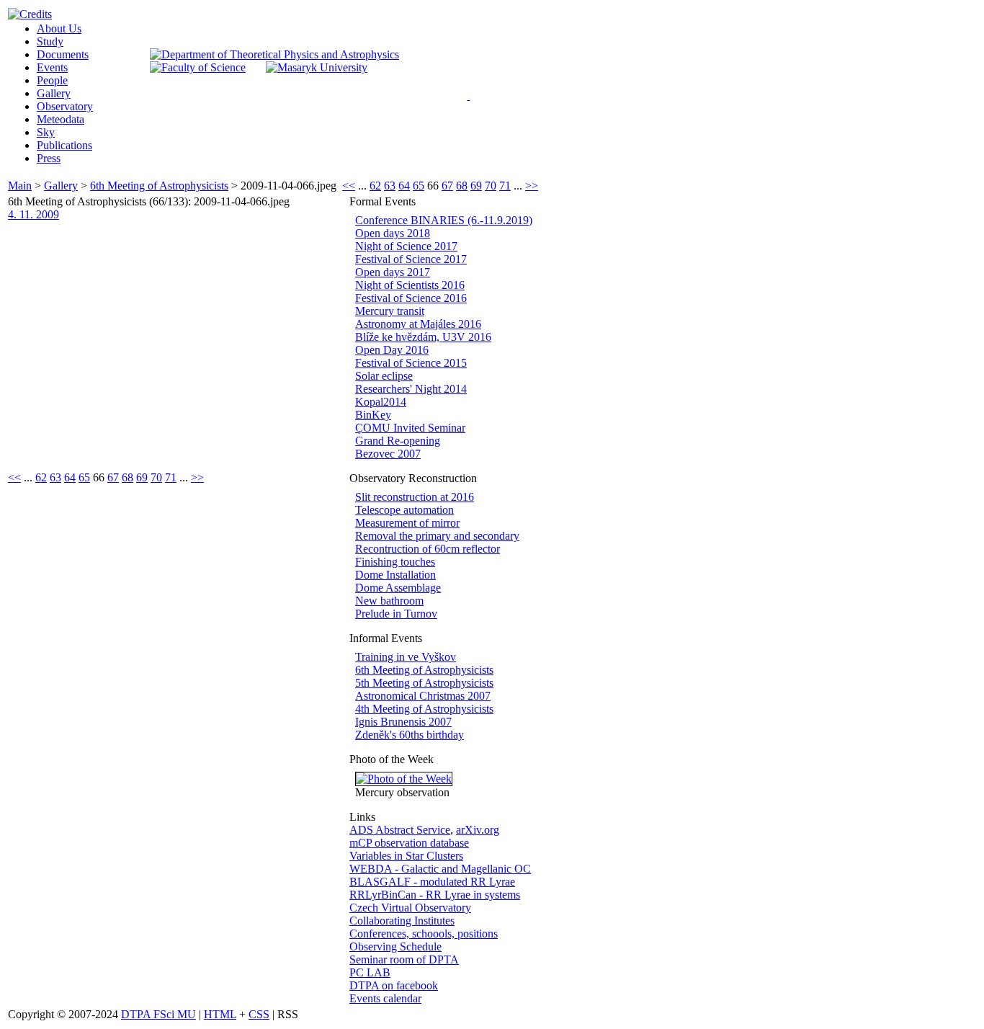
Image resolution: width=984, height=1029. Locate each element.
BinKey (373, 415)
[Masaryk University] (316, 67)
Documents (63, 54)
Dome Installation (395, 575)
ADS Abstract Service (399, 830)
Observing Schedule (395, 946)
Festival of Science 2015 (411, 363)
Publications (64, 145)
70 (490, 185)
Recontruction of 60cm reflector (427, 549)
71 (505, 185)
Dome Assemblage (398, 588)
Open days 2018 (392, 233)
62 (375, 185)
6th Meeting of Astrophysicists (159, 185)
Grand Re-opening (397, 441)
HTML (220, 1014)
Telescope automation (404, 510)
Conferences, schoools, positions (423, 933)
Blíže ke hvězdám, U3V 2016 (423, 337)
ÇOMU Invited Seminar (410, 428)
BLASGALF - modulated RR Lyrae (432, 882)
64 (404, 185)
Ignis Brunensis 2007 (403, 722)
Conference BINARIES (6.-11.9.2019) (443, 220)
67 (447, 185)
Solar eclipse (384, 376)
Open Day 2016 (392, 350)
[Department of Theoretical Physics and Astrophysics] (274, 54)
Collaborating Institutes (402, 920)
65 (418, 185)
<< (348, 185)
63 (389, 185)
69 (476, 185)
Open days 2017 (392, 272)
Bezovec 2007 (388, 453)
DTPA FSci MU (158, 1014)
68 (462, 185)
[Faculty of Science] (198, 67)
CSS (259, 1014)
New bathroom (389, 600)
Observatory (65, 106)
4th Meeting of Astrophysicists (424, 709)
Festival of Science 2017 (411, 259)
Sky (46, 132)
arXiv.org (477, 830)
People (52, 80)
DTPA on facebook (393, 985)
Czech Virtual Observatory (410, 907)
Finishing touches (395, 562)
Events (52, 67)
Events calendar (385, 998)
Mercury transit (389, 311)
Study (50, 41)
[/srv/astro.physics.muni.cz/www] (473, 93)
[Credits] (30, 14)
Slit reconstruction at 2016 (414, 497)
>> (531, 185)
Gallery (54, 93)
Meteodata (60, 119)
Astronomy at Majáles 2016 (418, 324)
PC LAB (369, 972)
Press (49, 158)
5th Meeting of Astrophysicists (424, 683)
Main (20, 185)
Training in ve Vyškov (405, 657)
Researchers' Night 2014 (411, 389)
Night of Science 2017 (406, 246)
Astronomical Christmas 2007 (423, 696)
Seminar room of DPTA (404, 959)
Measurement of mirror (407, 523)
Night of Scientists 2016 (410, 285)
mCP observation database (409, 843)
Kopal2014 (380, 402)
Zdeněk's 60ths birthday (409, 735)
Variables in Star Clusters (406, 856)
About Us (59, 28)
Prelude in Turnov (396, 613)
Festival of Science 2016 (411, 298)
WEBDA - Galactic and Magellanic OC (440, 869)
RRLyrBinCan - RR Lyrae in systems (434, 894)
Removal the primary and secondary (437, 536)
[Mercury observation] (403, 778)
